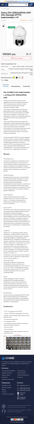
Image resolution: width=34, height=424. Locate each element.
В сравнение (27, 54)
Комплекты (20, 377)
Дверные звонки (6, 375)
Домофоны (5, 377)
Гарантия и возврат (6, 387)
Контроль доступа (21, 373)
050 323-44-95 (25, 390)
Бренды (4, 389)
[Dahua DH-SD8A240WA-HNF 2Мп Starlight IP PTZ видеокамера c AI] (19, 36)
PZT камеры (6, 8)
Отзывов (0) (26, 86)
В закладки (30, 54)
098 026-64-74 (25, 388)
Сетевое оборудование (23, 375)
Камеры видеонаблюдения (8, 370)
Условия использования (8, 394)
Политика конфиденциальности (17, 422)
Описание (5, 86)
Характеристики (15, 86)
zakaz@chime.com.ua (24, 385)
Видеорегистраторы (7, 373)
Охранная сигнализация (8, 379)
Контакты (4, 392)
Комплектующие (21, 370)
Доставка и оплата (6, 385)
